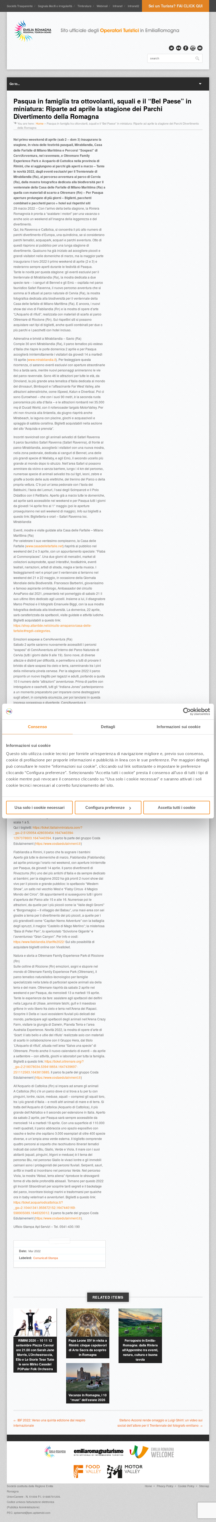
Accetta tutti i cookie (176, 807)
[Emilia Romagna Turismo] (98, 1457)
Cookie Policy (186, 1486)
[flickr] (178, 48)
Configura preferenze (105, 807)
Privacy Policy (165, 1486)
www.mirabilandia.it (42, 359)
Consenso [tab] (37, 726)
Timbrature (84, 6)
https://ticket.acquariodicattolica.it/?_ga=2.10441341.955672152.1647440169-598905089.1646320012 (44, 1207)
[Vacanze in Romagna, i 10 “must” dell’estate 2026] (88, 1377)
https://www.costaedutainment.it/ (58, 843)
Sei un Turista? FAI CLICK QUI (176, 5)
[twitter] (171, 48)
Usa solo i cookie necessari (39, 807)
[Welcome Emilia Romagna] (151, 1457)
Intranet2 (133, 6)
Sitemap (204, 1486)
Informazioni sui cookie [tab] (178, 726)
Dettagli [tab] (108, 726)
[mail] (200, 48)
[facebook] (185, 48)
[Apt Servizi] (55, 1457)
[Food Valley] (87, 1477)
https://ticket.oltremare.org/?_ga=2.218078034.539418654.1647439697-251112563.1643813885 (48, 1066)
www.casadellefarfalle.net (44, 546)
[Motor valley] (125, 1477)
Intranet (117, 6)
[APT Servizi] (100, 31)
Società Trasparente (20, 6)
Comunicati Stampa (45, 1258)
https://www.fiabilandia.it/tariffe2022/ (39, 941)
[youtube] (192, 48)
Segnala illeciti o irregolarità (55, 6)
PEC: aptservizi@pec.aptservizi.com (28, 1513)
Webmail (102, 6)
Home (39, 123)
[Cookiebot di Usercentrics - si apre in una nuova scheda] (187, 711)
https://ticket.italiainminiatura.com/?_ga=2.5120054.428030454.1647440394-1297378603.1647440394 (47, 832)
